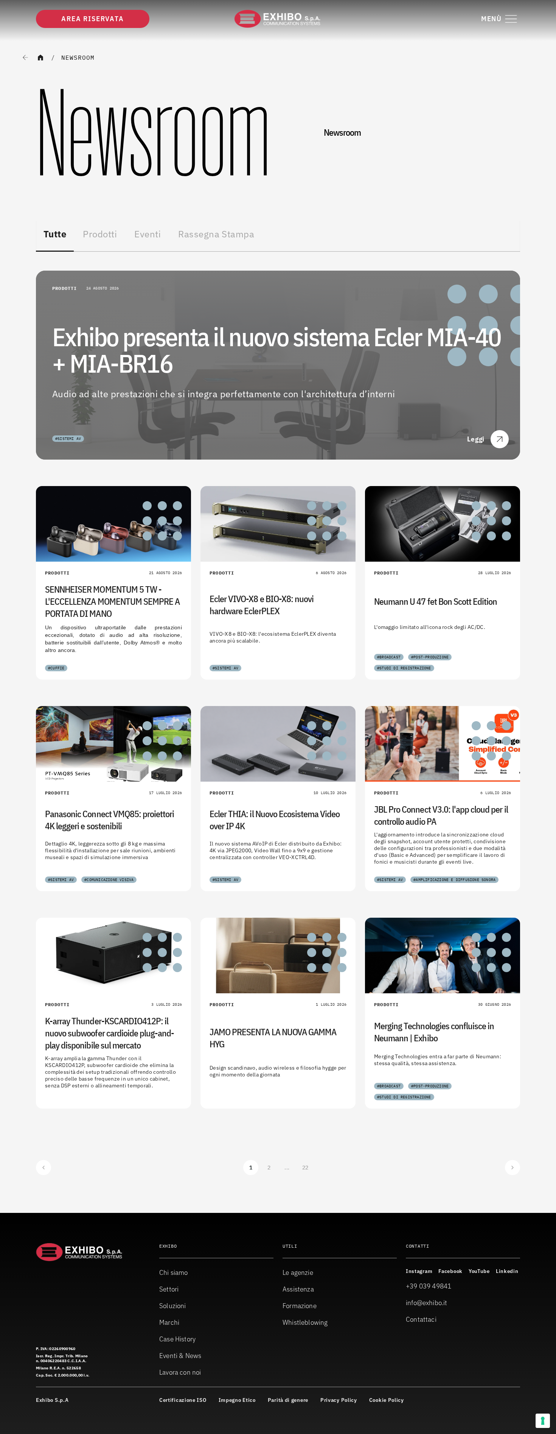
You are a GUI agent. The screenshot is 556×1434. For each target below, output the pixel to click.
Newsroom (78, 57)
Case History (177, 1339)
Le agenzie (298, 1272)
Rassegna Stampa (216, 234)
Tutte (54, 234)
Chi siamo (173, 1272)
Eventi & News (180, 1355)
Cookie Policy (386, 1400)
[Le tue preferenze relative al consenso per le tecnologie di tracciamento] (543, 1421)
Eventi (147, 234)
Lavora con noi (180, 1372)
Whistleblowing (305, 1322)
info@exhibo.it (426, 1302)
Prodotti (100, 234)
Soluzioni (172, 1305)
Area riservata (92, 18)
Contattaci (421, 1319)
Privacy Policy (338, 1400)
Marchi (169, 1322)
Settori (169, 1289)
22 (305, 1167)
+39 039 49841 (428, 1286)
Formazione (300, 1305)
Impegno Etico (237, 1400)
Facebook (450, 1271)
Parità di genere (288, 1400)
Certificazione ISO (183, 1400)
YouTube (479, 1271)
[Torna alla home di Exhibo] (278, 19)
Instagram (419, 1271)
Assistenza (298, 1289)
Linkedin (507, 1271)
